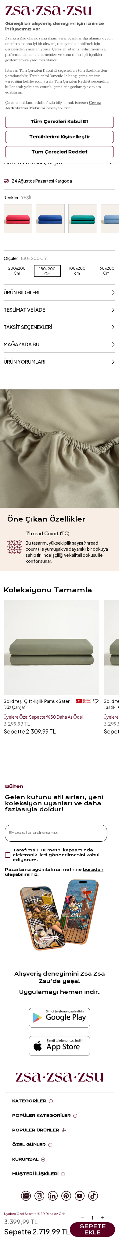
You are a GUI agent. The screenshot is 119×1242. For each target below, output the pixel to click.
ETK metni (49, 850)
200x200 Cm (17, 270)
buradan (93, 869)
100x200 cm (77, 270)
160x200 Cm (106, 270)
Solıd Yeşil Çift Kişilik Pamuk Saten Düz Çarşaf (37, 704)
